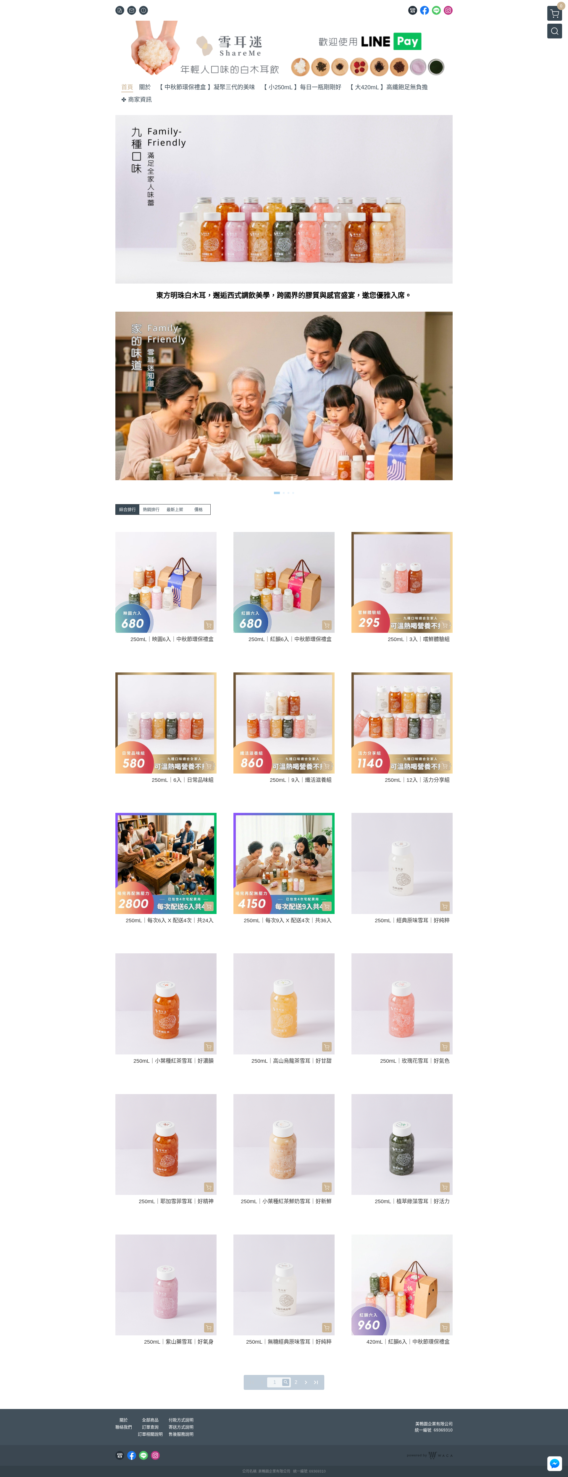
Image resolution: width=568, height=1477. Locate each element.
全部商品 (150, 1420)
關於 (124, 1420)
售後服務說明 (181, 1434)
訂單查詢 (150, 1427)
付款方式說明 (181, 1420)
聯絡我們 (123, 1427)
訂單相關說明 (150, 1434)
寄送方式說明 (181, 1427)
